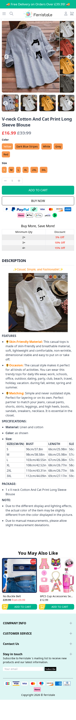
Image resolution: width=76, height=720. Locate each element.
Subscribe (50, 669)
